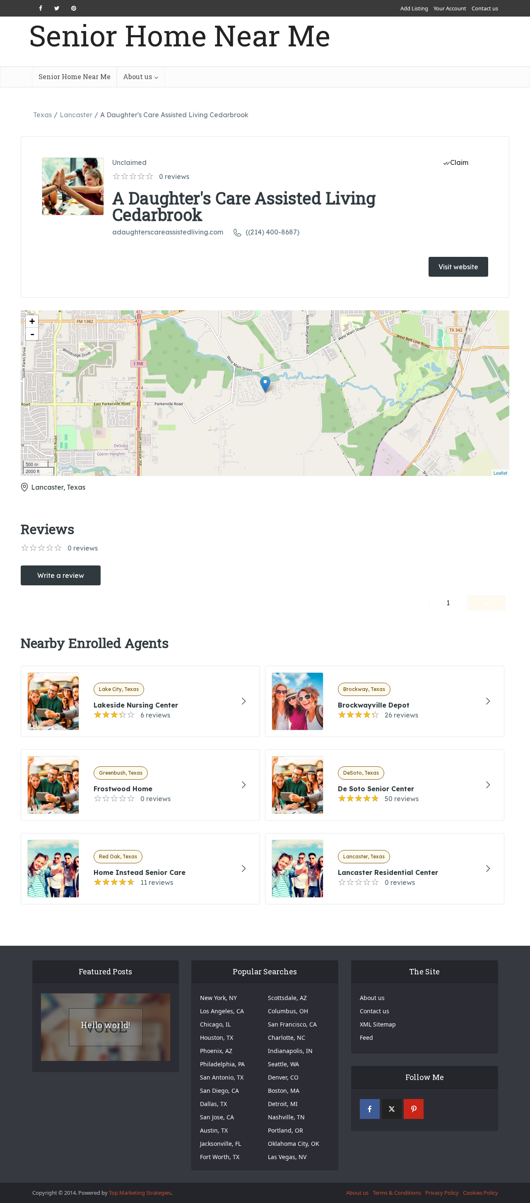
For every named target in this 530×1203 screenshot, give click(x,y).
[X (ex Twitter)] (392, 1109)
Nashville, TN (286, 1117)
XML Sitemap (378, 1024)
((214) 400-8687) (272, 232)
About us (137, 76)
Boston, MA (283, 1090)
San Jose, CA (217, 1117)
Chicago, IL (215, 1024)
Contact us (485, 8)
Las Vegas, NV (287, 1157)
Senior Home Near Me (179, 35)
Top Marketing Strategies (140, 1192)
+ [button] (32, 321)
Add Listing (414, 8)
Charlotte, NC (286, 1037)
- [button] (32, 334)
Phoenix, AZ (216, 1051)
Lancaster (76, 115)
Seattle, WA (283, 1064)
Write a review (60, 575)
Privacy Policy (442, 1192)
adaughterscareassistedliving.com (167, 232)
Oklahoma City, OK (293, 1143)
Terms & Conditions (397, 1192)
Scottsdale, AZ (287, 998)
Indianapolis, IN (290, 1051)
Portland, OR (285, 1130)
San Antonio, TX (221, 1077)
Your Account (450, 8)
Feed (366, 1037)
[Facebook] (370, 1109)
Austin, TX (214, 1130)
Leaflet (500, 472)
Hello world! (105, 1024)
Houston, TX (216, 1037)
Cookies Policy (480, 1192)
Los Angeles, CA (222, 1011)
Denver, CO (283, 1077)
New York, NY (218, 998)
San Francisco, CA (292, 1024)
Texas (42, 115)
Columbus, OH (288, 1011)
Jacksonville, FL (220, 1143)
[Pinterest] (414, 1109)
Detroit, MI (283, 1104)
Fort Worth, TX (219, 1157)
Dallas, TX (213, 1104)
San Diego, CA (219, 1090)
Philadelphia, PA (222, 1064)
